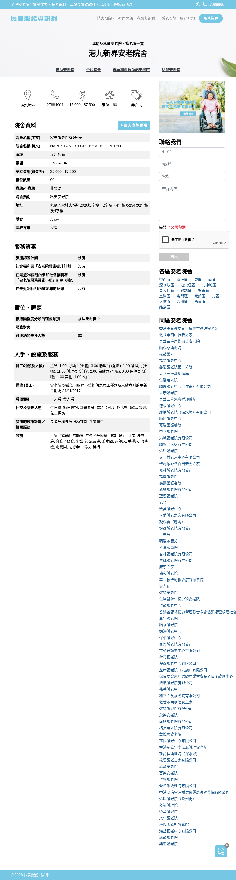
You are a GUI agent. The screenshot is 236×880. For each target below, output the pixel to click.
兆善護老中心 (170, 689)
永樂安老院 (168, 715)
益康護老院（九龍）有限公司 (183, 670)
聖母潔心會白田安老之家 (179, 464)
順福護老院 (168, 625)
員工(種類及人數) (30, 366)
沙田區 (182, 302)
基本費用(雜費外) (30, 172)
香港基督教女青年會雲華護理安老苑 (188, 328)
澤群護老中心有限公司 (177, 664)
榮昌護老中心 (170, 509)
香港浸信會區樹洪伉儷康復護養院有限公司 (192, 792)
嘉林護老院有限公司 (175, 470)
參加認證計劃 (27, 258)
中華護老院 (168, 432)
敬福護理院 (168, 805)
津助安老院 (65, 70)
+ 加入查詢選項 (134, 125)
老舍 (163, 502)
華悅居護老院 (170, 734)
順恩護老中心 (170, 419)
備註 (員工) (25, 385)
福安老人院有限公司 (175, 728)
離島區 (164, 307)
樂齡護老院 (168, 844)
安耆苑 (164, 586)
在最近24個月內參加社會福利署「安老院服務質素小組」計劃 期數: (44, 277)
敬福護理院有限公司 (175, 709)
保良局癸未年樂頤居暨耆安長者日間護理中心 (192, 676)
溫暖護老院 (168, 451)
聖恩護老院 (168, 496)
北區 (215, 296)
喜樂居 (164, 535)
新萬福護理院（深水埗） (179, 754)
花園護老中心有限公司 (177, 741)
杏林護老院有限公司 (175, 554)
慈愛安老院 (168, 767)
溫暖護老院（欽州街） (177, 799)
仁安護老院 (168, 780)
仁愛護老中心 (170, 606)
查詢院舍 (221, 851)
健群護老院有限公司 (175, 528)
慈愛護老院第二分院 (175, 367)
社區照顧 (125, 18)
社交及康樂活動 (28, 408)
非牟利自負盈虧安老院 (131, 70)
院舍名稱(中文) (28, 138)
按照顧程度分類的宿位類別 (38, 319)
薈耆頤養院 (168, 548)
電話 (19, 163)
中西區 (164, 279)
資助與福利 (146, 18)
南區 (211, 279)
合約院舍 (93, 70)
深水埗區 (166, 285)
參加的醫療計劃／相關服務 (30, 424)
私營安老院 (171, 70)
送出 (174, 257)
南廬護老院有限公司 (175, 722)
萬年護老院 (168, 618)
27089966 (215, 4)
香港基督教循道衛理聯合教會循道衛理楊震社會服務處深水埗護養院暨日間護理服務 (192, 612)
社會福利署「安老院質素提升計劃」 (45, 266)
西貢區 (199, 302)
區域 (19, 154)
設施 (19, 436)
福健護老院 (168, 477)
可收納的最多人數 (30, 336)
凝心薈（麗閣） (172, 522)
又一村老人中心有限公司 (179, 457)
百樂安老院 (168, 773)
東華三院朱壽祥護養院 (177, 399)
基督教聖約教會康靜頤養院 (181, 580)
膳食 (19, 219)
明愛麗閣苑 (168, 541)
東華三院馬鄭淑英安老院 (179, 341)
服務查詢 (187, 18)
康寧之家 (166, 567)
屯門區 (182, 296)
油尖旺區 (187, 285)
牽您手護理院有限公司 (177, 786)
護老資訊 (169, 18)
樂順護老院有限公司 (175, 683)
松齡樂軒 (166, 354)
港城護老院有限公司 (175, 438)
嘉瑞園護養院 (170, 425)
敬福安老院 (168, 593)
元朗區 (199, 296)
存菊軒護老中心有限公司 (179, 651)
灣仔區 (182, 279)
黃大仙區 (166, 290)
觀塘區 (186, 290)
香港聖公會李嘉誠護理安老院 (183, 747)
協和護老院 (168, 573)
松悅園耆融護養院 (174, 825)
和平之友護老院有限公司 (179, 696)
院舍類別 (23, 197)
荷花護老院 (168, 657)
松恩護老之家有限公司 (177, 760)
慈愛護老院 (168, 837)
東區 (198, 279)
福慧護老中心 (170, 361)
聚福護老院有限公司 (175, 490)
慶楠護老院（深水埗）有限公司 (185, 412)
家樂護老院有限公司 (175, 644)
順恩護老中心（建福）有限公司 (185, 386)
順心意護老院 (170, 348)
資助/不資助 (25, 188)
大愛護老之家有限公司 (177, 515)
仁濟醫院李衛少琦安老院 (179, 599)
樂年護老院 (168, 818)
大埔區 (164, 302)
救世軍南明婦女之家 (175, 702)
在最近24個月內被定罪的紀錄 (40, 289)
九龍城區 (209, 285)
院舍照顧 (104, 18)
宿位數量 (23, 180)
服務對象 (23, 327)
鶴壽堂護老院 (170, 483)
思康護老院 (168, 393)
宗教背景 (23, 228)
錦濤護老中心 (170, 631)
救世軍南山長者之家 (175, 335)
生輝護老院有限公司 (175, 560)
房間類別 (23, 399)
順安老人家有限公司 (175, 444)
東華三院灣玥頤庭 (174, 374)
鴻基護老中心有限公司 (177, 831)
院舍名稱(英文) (28, 146)
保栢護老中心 (170, 638)
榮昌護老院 (168, 812)
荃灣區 (164, 296)
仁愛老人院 (168, 380)
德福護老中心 (170, 406)
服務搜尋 (211, 18)
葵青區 (203, 290)
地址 (19, 205)
